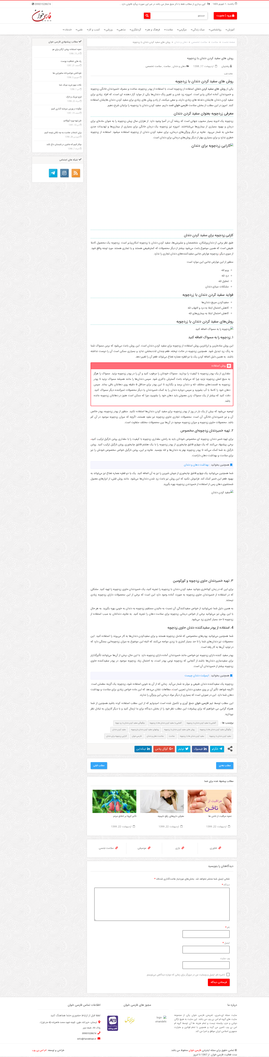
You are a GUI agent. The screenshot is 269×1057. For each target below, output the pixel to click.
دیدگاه (226, 885)
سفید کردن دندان (119, 729)
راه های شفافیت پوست (71, 61)
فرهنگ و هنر (153, 30)
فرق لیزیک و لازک (73, 97)
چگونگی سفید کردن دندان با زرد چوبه (130, 723)
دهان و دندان (180, 42)
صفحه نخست (228, 42)
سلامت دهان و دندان (155, 736)
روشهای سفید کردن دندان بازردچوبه (145, 729)
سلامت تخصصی (199, 42)
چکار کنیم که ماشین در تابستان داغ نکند (63, 144)
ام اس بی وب (39, 1050)
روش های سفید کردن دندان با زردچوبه (179, 729)
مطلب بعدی (225, 766)
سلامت (169, 30)
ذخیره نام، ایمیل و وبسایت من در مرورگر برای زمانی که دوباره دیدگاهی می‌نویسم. (185, 975)
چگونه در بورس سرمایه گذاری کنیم (66, 109)
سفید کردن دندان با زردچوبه (220, 736)
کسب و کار (94, 30)
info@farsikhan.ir (87, 1039)
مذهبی (122, 30)
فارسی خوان (137, 736)
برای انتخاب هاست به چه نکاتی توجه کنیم (62, 132)
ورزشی (109, 30)
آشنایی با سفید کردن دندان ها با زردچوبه (166, 723)
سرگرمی (183, 30)
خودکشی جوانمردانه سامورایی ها (67, 73)
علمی (80, 30)
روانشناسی (215, 30)
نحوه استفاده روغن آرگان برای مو (66, 49)
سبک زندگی (199, 30)
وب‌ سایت (225, 959)
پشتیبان (225, 66)
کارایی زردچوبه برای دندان (116, 736)
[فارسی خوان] (41, 15)
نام (227, 927)
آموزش (230, 30)
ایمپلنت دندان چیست (197, 675)
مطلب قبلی (98, 766)
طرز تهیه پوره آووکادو (72, 121)
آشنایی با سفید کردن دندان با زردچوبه (201, 723)
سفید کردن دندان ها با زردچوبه (192, 736)
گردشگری (136, 30)
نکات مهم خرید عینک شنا (70, 85)
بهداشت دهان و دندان (196, 465)
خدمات (68, 30)
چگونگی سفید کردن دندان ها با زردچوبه (215, 729)
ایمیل (226, 943)
